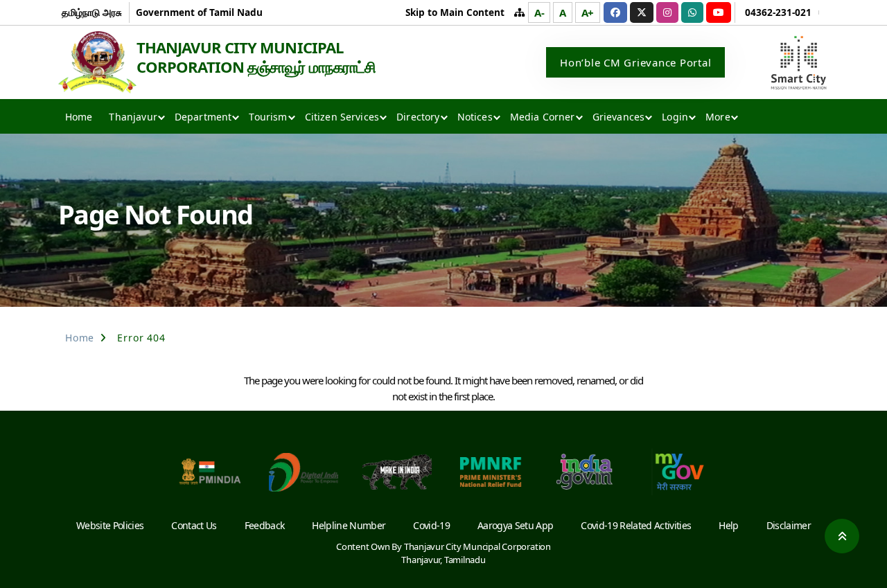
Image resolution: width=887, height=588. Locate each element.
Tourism (268, 116)
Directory (417, 116)
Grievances (618, 116)
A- (539, 12)
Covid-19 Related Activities (636, 525)
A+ (588, 12)
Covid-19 (431, 525)
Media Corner (542, 116)
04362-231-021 (778, 12)
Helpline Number (348, 525)
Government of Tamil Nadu (199, 12)
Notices (475, 116)
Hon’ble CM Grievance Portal (635, 62)
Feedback (265, 525)
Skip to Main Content (454, 12)
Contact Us (193, 525)
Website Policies (109, 525)
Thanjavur (133, 116)
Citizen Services (342, 116)
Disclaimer (788, 525)
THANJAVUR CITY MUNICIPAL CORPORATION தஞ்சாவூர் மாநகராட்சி (256, 57)
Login (675, 116)
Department (203, 116)
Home (79, 116)
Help (728, 525)
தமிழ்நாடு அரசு (92, 12)
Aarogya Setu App (515, 525)
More (717, 116)
